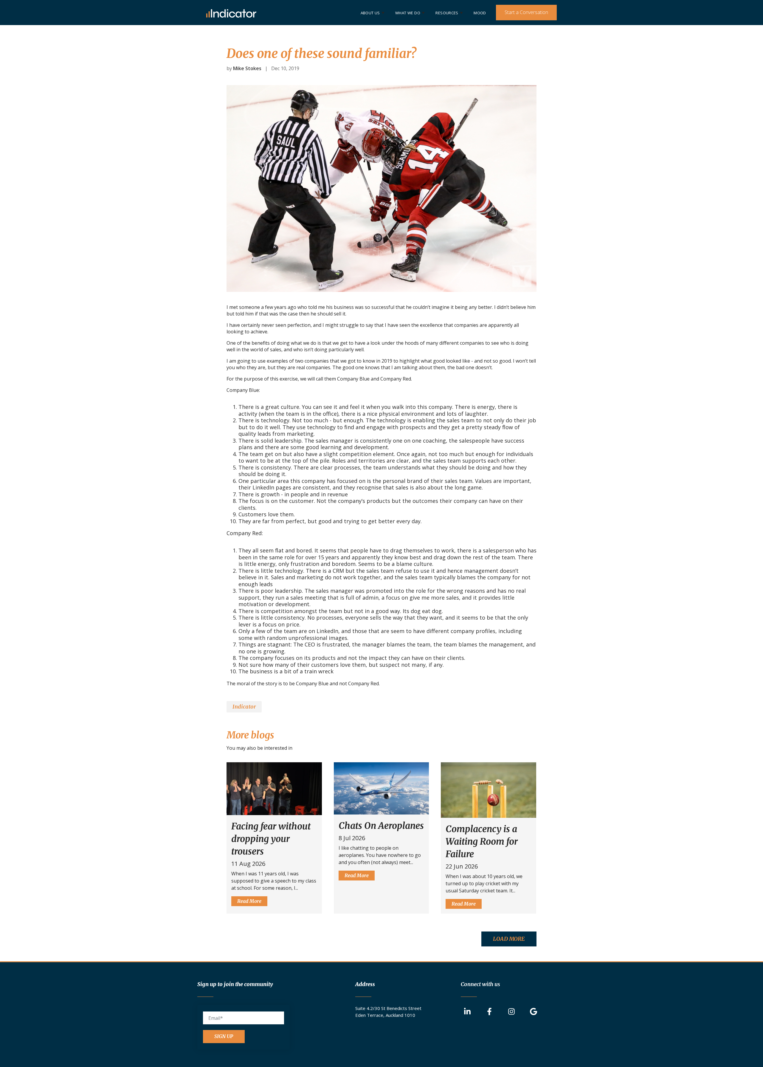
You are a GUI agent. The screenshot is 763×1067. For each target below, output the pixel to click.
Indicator (244, 706)
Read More (249, 901)
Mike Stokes (247, 68)
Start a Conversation (526, 12)
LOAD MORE (509, 938)
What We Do (407, 13)
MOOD (480, 13)
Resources (446, 13)
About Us (370, 13)
